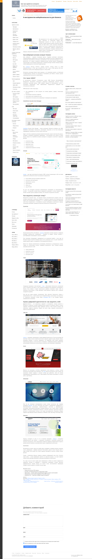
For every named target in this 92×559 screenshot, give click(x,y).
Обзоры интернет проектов (33, 478)
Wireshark (30, 405)
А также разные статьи (74, 215)
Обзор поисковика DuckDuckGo (71, 106)
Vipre (43, 286)
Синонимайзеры (16, 118)
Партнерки (15, 26)
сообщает (28, 66)
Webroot (55, 438)
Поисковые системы (16, 87)
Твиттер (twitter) (16, 104)
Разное (13, 130)
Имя (24, 527)
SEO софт (15, 108)
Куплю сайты (75, 1)
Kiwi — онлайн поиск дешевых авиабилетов (74, 104)
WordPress (15, 55)
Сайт (24, 536)
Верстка (14, 57)
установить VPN (46, 297)
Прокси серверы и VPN (56, 479)
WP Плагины (15, 59)
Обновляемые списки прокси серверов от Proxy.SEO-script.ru (37, 473)
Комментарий (26, 514)
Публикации (14, 226)
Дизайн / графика (16, 74)
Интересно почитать (16, 142)
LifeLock (25, 337)
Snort (44, 371)
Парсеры (14, 112)
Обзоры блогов (15, 125)
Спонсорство (14, 228)
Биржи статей (15, 39)
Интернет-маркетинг (16, 83)
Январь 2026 (14, 246)
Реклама (64, 1)
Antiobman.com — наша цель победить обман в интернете (37, 475)
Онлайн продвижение (16, 79)
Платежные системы (17, 46)
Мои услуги (70, 1)
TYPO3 (14, 61)
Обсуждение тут (74, 170)
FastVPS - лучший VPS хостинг (72, 176)
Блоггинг (14, 123)
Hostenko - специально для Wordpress (73, 178)
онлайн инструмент (47, 479)
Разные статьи (15, 152)
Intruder (24, 174)
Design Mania (68, 184)
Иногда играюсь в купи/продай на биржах (74, 153)
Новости (14, 144)
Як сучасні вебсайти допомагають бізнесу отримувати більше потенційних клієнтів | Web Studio (73, 208)
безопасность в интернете (38, 479)
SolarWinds (25, 128)
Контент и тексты (16, 76)
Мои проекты (15, 140)
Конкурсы (14, 127)
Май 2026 (13, 240)
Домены (14, 69)
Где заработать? (59, 1)
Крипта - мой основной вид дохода (73, 159)
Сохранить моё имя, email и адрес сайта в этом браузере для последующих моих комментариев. (42, 541)
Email (24, 532)
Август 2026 (14, 234)
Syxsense (42, 232)
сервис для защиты (27, 480)
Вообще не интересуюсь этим (72, 163)
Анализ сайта (15, 110)
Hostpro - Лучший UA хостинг (71, 180)
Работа (80, 1)
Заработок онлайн (15, 24)
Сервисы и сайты (41, 478)
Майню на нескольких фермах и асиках (73, 155)
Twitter (76, 30)
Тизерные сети (15, 41)
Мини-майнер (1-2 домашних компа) (73, 157)
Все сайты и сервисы (16, 91)
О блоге (53, 1)
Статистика (15, 89)
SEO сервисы (15, 96)
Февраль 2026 (14, 244)
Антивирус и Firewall (29, 479)
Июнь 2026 (14, 238)
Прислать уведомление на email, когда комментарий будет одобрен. (36, 543)
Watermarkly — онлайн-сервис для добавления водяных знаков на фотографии (41, 472)
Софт (13, 106)
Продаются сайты (15, 218)
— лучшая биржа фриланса (74, 42)
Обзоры (14, 138)
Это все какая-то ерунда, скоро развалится (74, 161)
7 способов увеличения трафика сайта (73, 95)
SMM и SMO (15, 85)
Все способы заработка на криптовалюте (73, 102)
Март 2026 (14, 242)
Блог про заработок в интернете (30, 4)
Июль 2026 (14, 236)
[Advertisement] (43, 28)
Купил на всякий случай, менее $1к (73, 149)
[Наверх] (1, 556)
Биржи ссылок (15, 37)
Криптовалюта (15, 28)
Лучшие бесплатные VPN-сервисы (32, 470)
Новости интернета (16, 150)
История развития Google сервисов (72, 97)
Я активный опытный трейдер (72, 151)
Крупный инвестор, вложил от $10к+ (73, 143)
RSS (71, 30)
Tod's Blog (16, 4)
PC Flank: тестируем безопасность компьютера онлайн (36, 471)
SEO (14, 81)
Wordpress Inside (69, 182)
